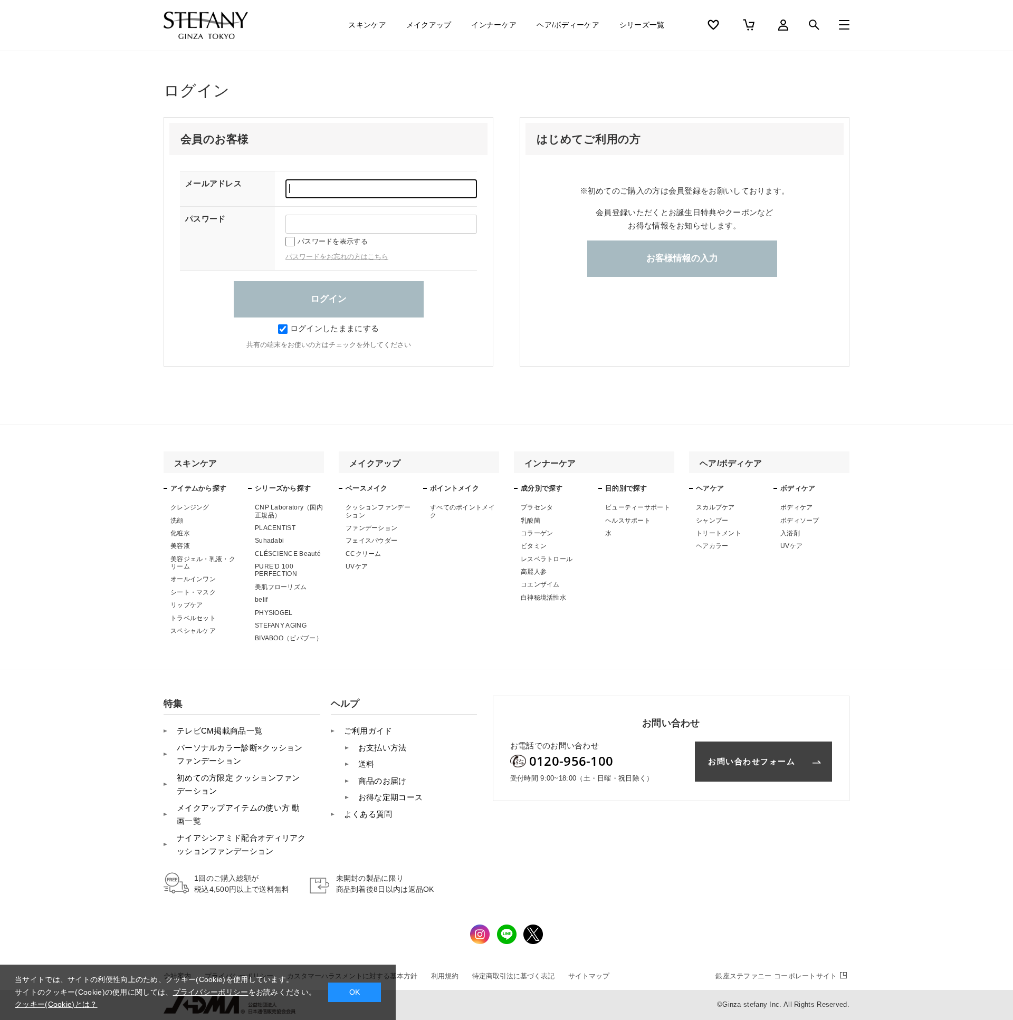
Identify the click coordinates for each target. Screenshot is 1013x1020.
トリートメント (718, 533)
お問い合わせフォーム (751, 761)
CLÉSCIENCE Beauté (288, 553)
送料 (366, 763)
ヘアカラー (712, 546)
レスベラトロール (546, 559)
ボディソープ (799, 520)
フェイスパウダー (371, 540)
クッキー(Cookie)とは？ (56, 1004)
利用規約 (444, 976)
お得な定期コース (390, 797)
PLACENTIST (275, 528)
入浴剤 (790, 533)
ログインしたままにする (334, 328)
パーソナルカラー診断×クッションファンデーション (240, 754)
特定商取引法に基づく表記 (513, 976)
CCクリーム (363, 553)
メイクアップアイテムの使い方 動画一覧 (238, 814)
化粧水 (180, 533)
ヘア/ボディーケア (568, 25)
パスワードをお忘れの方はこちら (336, 257)
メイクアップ (429, 25)
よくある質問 (368, 814)
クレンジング (189, 507)
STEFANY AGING (281, 625)
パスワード (205, 218)
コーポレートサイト (776, 976)
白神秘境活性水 (543, 597)
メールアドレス (213, 183)
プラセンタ (537, 507)
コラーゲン (537, 533)
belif (261, 599)
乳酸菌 (530, 520)
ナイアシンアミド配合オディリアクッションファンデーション (241, 844)
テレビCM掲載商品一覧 (219, 730)
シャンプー (712, 520)
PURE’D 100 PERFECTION (276, 570)
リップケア (186, 605)
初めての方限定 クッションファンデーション (238, 784)
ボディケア (796, 507)
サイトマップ (588, 976)
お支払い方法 (382, 747)
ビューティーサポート (637, 507)
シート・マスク (193, 592)
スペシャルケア (193, 630)
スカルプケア (715, 507)
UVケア (357, 566)
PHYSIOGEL (274, 613)
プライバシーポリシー (211, 992)
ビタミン (534, 546)
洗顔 (177, 520)
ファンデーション (371, 528)
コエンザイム (540, 584)
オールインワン (193, 579)
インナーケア (494, 25)
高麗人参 (534, 571)
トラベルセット (193, 618)
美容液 (180, 546)
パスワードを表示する (333, 241)
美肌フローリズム (281, 587)
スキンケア (367, 25)
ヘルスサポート (628, 520)
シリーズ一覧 (642, 25)
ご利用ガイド (368, 730)
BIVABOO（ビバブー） (288, 638)
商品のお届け (382, 780)
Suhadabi (269, 540)
